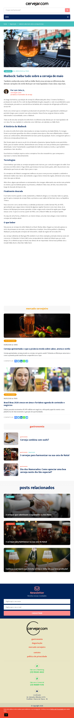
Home (5, 24)
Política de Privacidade (37, 656)
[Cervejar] (37, 4)
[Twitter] (18, 361)
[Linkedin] (21, 361)
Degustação (13, 24)
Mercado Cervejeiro (37, 647)
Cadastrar (37, 613)
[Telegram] (27, 361)
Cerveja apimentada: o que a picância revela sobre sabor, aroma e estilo (37, 349)
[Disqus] (37, 276)
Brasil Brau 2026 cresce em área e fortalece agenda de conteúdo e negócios (34, 404)
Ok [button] (6, 715)
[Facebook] (15, 361)
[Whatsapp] (24, 361)
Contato (37, 652)
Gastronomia (37, 639)
